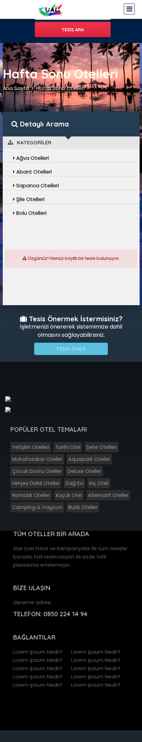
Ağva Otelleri (32, 158)
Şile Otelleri (29, 199)
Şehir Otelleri (101, 447)
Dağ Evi (74, 483)
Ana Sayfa (16, 88)
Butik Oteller (83, 507)
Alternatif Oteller (108, 495)
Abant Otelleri (33, 171)
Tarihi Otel (67, 447)
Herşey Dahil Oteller (36, 483)
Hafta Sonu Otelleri (60, 88)
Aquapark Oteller (89, 459)
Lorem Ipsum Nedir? (37, 652)
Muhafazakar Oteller (37, 459)
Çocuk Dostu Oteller (37, 471)
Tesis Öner (70, 349)
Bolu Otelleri (31, 213)
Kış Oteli (99, 483)
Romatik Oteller (31, 495)
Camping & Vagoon (37, 507)
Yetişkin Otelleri (30, 447)
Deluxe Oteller (84, 471)
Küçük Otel (69, 495)
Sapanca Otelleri (37, 185)
